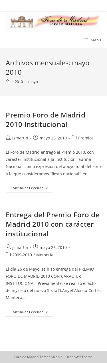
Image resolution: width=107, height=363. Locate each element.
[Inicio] (7, 81)
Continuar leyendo (32, 188)
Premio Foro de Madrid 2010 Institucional (46, 119)
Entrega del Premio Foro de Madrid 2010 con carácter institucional (53, 224)
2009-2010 (22, 254)
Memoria (44, 254)
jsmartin (20, 138)
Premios (86, 138)
